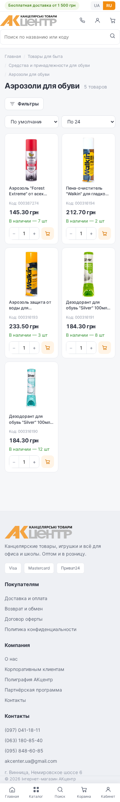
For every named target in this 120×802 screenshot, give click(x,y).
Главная (13, 56)
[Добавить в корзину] (47, 233)
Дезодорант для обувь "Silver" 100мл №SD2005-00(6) (29, 422)
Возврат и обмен (24, 608)
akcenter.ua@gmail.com (31, 761)
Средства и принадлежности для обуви (49, 65)
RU (109, 5)
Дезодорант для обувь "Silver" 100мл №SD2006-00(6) (86, 308)
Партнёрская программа (33, 690)
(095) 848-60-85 (24, 750)
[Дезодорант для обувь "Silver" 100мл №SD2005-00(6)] (31, 388)
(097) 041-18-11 (22, 730)
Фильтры (28, 103)
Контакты (15, 700)
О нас (11, 659)
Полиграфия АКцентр (29, 679)
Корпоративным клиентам (34, 669)
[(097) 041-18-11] (82, 20)
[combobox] (52, 37)
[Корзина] (112, 20)
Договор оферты (24, 619)
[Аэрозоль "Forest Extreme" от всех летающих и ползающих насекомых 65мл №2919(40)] (31, 160)
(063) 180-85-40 (24, 740)
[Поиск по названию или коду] (112, 37)
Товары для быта (45, 56)
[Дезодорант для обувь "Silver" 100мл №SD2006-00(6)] (88, 274)
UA (97, 5)
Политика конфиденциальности (40, 629)
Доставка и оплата (26, 598)
